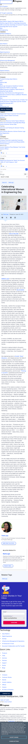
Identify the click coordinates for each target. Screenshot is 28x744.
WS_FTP (6, 106)
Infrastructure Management (7, 60)
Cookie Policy (4, 731)
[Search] (1, 151)
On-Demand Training (18, 127)
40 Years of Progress (7, 689)
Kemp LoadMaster (16, 94)
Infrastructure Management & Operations (13, 641)
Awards (4, 679)
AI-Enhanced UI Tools (6, 100)
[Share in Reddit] (15, 217)
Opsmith (8, 27)
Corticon (21, 86)
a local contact (8, 701)
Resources (3, 119)
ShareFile (2, 91)
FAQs (15, 124)
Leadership (14, 140)
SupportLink (3, 160)
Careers (2, 149)
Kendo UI (21, 89)
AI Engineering (4, 30)
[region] (14, 733)
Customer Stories (8, 124)
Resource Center (10, 121)
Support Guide (8, 115)
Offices (6, 149)
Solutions (2, 32)
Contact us (6, 693)
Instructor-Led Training (6, 127)
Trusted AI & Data (4, 79)
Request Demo (7, 565)
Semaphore (9, 86)
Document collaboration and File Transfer (15, 101)
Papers (17, 121)
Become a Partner (13, 131)
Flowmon (8, 94)
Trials (3, 655)
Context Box (6, 25)
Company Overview (5, 140)
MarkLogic (3, 86)
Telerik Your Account (19, 160)
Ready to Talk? (13, 162)
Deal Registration (4, 134)
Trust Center (21, 147)
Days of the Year (13, 233)
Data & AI (4, 182)
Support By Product (5, 114)
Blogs (23, 122)
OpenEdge (14, 87)
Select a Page (5, 177)
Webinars (21, 121)
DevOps (2, 93)
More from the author (8, 543)
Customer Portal (15, 114)
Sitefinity (12, 89)
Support (2, 112)
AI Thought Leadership (6, 13)
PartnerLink (10, 160)
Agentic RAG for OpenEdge (12, 23)
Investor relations (6, 682)
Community (15, 115)
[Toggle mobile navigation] (1, 172)
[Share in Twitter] (6, 217)
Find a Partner (4, 131)
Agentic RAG (11, 21)
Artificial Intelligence (5, 33)
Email (4, 612)
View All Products (6, 109)
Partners (2, 129)
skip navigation (6, 2)
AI (1, 4)
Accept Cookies (14, 737)
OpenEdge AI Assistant (16, 25)
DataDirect (15, 86)
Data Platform (3, 21)
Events (2, 124)
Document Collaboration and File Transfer (13, 646)
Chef (6, 93)
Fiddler (23, 100)
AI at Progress (4, 6)
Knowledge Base (17, 122)
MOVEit (11, 91)
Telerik (17, 89)
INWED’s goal (5, 278)
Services (2, 117)
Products (2, 77)
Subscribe (14, 622)
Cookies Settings (14, 741)
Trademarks (11, 721)
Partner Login (21, 131)
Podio (6, 91)
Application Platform (5, 87)
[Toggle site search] (1, 164)
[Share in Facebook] (2, 217)
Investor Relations (5, 147)
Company (3, 136)
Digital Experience (5, 52)
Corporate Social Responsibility (15, 142)
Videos (2, 122)
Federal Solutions (4, 70)
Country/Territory (7, 616)
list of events (20, 290)
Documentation (8, 122)
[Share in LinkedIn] (11, 217)
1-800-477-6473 (4, 162)
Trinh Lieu (5, 214)
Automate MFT (6, 104)
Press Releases (14, 147)
